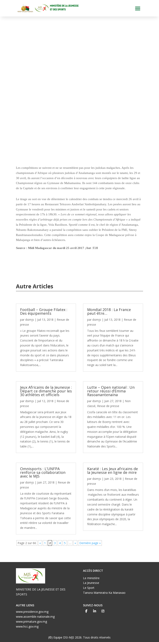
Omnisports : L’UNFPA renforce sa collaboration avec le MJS (42, 472)
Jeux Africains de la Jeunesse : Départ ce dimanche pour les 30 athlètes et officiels (46, 391)
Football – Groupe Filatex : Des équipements (43, 311)
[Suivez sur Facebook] (86, 611)
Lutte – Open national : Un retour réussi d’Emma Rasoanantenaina (111, 391)
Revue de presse (108, 406)
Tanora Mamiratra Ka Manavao (104, 593)
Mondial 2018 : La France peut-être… (109, 311)
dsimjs (29, 320)
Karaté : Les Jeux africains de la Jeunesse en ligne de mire (112, 470)
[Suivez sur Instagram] (103, 611)
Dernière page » (90, 543)
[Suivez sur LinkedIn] (94, 611)
